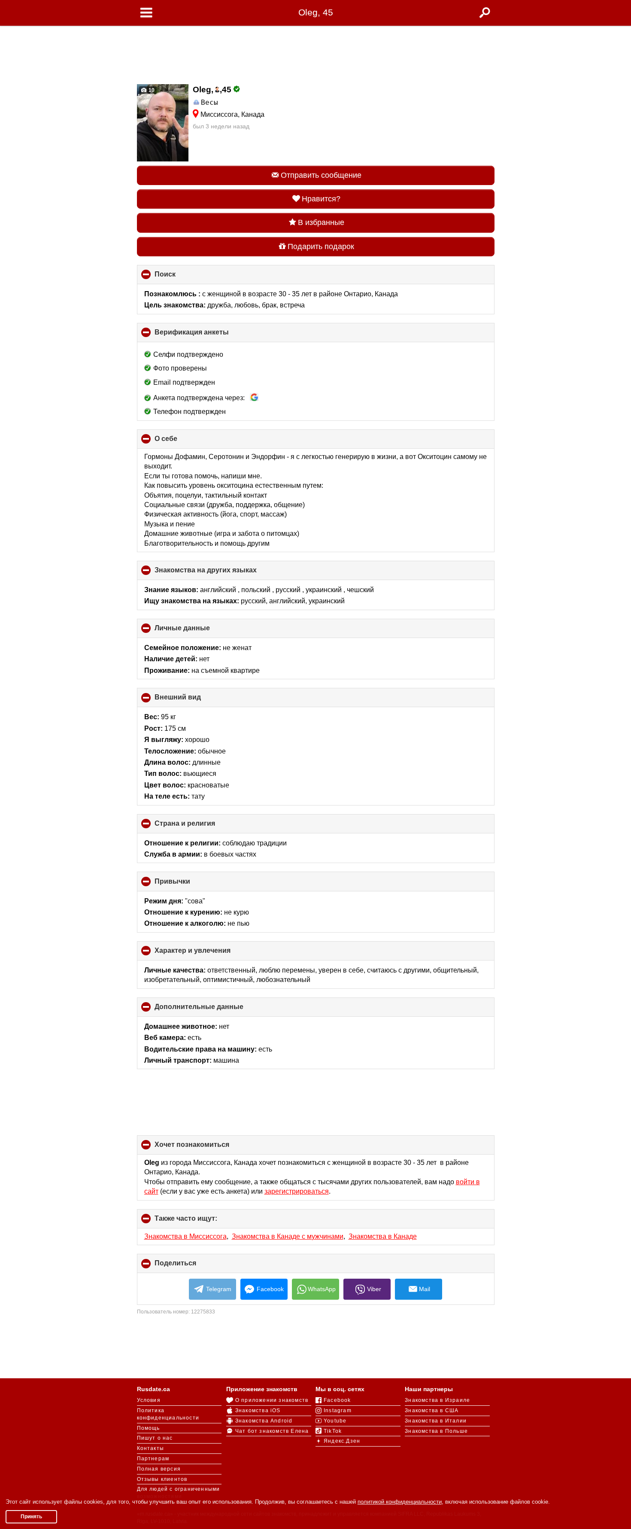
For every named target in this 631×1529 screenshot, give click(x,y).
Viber (374, 1289)
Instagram (338, 1410)
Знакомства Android (264, 1421)
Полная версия (159, 1469)
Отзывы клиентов (162, 1479)
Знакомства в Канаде (383, 1236)
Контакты (150, 1448)
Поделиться (190, 1266)
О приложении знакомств (271, 1400)
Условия (149, 1400)
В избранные (321, 222)
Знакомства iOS (258, 1410)
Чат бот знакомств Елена (272, 1431)
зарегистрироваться (296, 1191)
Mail (424, 1289)
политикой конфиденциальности (400, 1502)
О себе (180, 442)
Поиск (179, 277)
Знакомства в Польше (436, 1431)
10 (151, 90)
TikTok (333, 1431)
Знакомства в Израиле (437, 1400)
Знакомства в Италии (436, 1421)
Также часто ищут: (200, 1221)
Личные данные (197, 631)
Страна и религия (199, 826)
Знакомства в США (431, 1410)
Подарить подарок (321, 246)
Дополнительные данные (213, 1010)
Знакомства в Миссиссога (185, 1236)
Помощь (148, 1428)
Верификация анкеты (206, 335)
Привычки (187, 884)
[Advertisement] (315, 52)
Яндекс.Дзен (342, 1441)
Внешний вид (192, 700)
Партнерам (153, 1459)
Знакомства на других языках (220, 573)
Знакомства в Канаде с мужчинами (287, 1236)
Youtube (335, 1421)
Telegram (218, 1289)
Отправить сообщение (321, 175)
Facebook (270, 1289)
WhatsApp (322, 1289)
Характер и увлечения (207, 954)
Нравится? (321, 199)
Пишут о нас (155, 1438)
